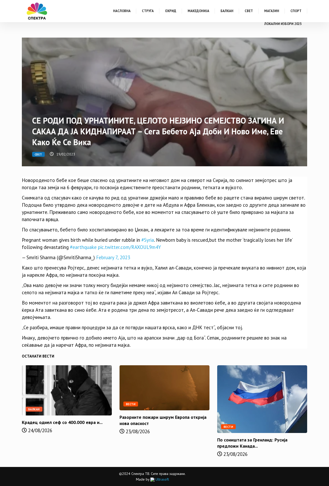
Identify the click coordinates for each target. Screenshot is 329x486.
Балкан (227, 11)
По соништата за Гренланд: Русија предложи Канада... (252, 443)
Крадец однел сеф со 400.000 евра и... (62, 422)
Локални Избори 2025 (282, 24)
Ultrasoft (161, 479)
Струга (148, 11)
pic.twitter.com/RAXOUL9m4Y (129, 247)
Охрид (170, 11)
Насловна (122, 11)
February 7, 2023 (113, 257)
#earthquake (83, 247)
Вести (130, 404)
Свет (249, 11)
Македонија (198, 11)
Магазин (271, 11)
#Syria (147, 240)
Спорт (295, 11)
